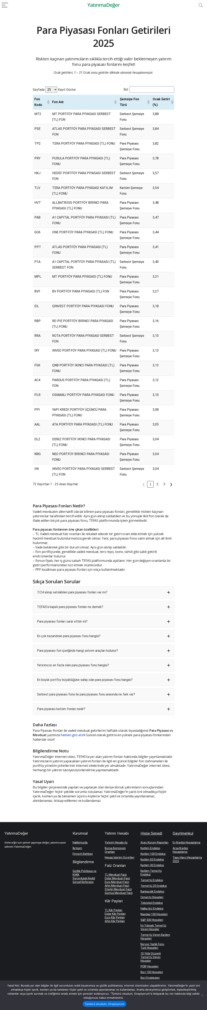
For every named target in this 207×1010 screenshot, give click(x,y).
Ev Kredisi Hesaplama (186, 842)
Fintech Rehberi (83, 853)
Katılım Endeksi (150, 848)
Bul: (126, 89)
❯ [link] (171, 484)
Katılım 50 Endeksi (152, 859)
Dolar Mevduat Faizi (117, 878)
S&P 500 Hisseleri (151, 919)
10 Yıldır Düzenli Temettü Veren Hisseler (150, 957)
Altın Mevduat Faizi (117, 885)
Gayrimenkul (183, 833)
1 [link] (150, 484)
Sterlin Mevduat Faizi (118, 889)
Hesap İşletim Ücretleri (119, 857)
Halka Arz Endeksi (151, 908)
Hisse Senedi (151, 833)
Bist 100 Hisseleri (151, 972)
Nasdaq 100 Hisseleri (154, 914)
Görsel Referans (83, 882)
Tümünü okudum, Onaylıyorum (104, 1004)
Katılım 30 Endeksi (152, 865)
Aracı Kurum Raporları (154, 842)
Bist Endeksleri (150, 977)
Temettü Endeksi (151, 880)
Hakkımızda (80, 842)
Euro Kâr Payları (115, 917)
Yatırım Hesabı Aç (116, 842)
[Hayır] (202, 995)
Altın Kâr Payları (115, 921)
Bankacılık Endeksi (152, 891)
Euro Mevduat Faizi (117, 882)
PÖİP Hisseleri (149, 966)
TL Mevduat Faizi (116, 874)
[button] (48, 102)
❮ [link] (143, 484)
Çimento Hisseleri (151, 897)
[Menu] (5, 5)
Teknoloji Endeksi (151, 902)
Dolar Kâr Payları (115, 913)
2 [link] (157, 484)
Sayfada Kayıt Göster (54, 90)
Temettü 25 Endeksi (153, 885)
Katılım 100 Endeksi (153, 853)
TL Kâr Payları (113, 910)
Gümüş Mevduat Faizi (119, 893)
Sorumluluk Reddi (84, 878)
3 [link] (164, 484)
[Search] (201, 5)
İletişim (77, 848)
